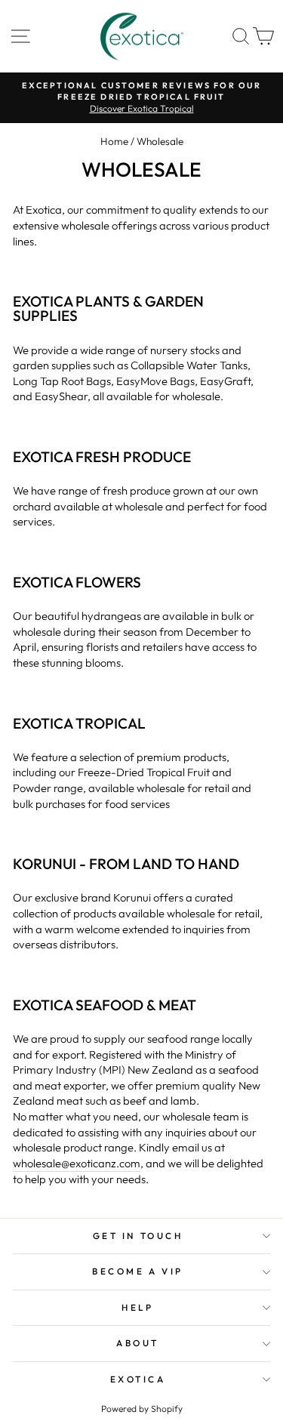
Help (137, 1307)
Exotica (138, 1379)
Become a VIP (137, 1271)
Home (114, 141)
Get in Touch (138, 1235)
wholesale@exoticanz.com (76, 1163)
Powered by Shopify (142, 1408)
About (137, 1343)
